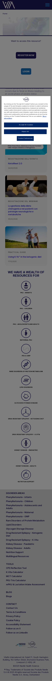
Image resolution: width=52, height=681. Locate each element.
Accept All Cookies (26, 125)
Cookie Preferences (25, 138)
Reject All (25, 131)
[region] (26, 120)
